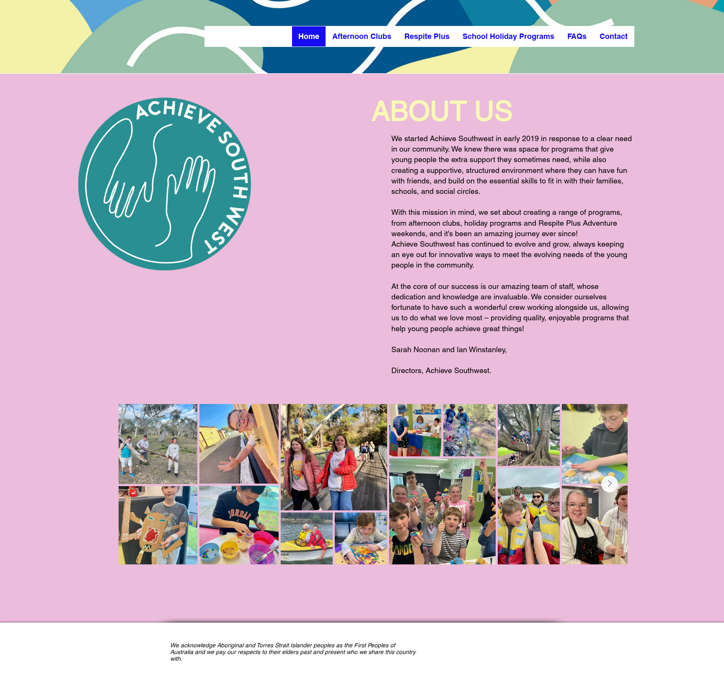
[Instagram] (527, 648)
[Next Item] (609, 484)
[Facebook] (548, 648)
